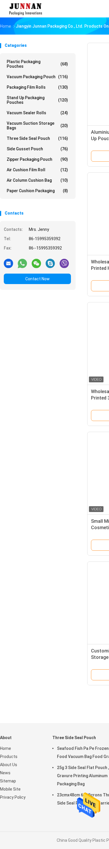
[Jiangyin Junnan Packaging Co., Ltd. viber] (64, 263)
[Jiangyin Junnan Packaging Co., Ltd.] (25, 9)
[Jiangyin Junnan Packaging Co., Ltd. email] (8, 263)
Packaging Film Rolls (37, 87)
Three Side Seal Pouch (37, 138)
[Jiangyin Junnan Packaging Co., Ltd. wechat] (36, 263)
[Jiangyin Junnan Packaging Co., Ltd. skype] (50, 263)
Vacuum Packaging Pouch (37, 76)
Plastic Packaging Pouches (37, 64)
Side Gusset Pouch (37, 149)
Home (5, 748)
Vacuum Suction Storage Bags (37, 125)
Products (8, 756)
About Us (8, 764)
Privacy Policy (13, 797)
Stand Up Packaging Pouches (37, 100)
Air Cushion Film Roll (37, 169)
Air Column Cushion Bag (37, 180)
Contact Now (37, 279)
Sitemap (8, 781)
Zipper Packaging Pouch (37, 159)
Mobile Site (10, 789)
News (5, 772)
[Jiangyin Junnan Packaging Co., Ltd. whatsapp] (22, 263)
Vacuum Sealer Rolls (37, 112)
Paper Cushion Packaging (37, 190)
